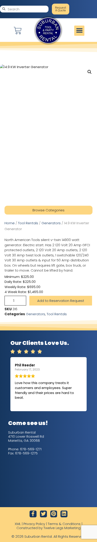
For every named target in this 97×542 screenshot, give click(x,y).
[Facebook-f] (33, 514)
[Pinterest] (53, 514)
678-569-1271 (31, 449)
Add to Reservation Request (60, 300)
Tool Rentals (28, 223)
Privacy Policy (34, 523)
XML (18, 523)
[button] (79, 31)
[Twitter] (43, 514)
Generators (51, 223)
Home (10, 223)
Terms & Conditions (64, 523)
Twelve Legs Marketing (62, 527)
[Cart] (17, 30)
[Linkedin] (63, 514)
